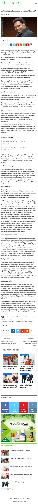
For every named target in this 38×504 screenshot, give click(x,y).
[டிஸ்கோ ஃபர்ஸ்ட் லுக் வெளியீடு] (27, 378)
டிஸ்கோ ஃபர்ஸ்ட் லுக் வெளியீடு (17, 482)
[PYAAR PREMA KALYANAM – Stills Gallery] (5, 460)
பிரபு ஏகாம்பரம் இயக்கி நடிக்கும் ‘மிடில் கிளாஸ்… (15, 147)
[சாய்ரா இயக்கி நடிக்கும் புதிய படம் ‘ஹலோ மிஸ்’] (10, 378)
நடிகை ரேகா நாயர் (28, 321)
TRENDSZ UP (23, 501)
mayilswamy (8, 316)
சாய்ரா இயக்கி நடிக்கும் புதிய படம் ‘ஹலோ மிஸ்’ (21, 474)
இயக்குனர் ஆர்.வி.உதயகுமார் (18, 316)
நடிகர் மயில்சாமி (20, 321)
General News (7, 355)
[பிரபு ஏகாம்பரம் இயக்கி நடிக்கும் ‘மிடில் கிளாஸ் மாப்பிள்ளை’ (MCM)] (27, 359)
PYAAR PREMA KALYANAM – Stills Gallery (22, 458)
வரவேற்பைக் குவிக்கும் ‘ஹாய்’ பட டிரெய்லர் (14, 141)
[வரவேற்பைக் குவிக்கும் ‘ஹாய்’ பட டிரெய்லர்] (10, 359)
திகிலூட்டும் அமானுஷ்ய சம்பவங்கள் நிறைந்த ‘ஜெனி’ (30, 343)
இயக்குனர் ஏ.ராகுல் (30, 316)
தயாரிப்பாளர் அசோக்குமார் (16, 319)
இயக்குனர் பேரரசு (5, 319)
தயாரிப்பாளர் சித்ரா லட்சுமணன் (8, 321)
